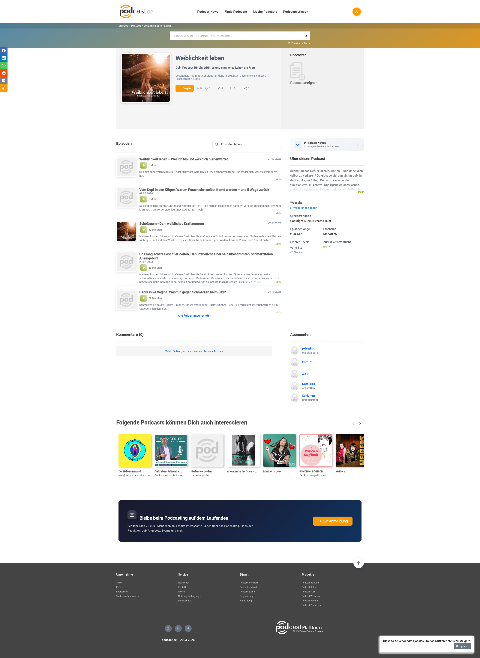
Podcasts (136, 25)
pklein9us (308, 348)
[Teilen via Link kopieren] (4, 88)
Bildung (219, 75)
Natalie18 (308, 384)
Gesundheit (182, 75)
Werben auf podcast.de (127, 596)
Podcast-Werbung (311, 596)
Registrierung (247, 596)
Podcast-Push (309, 591)
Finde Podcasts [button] (235, 11)
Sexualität (232, 75)
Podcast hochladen (249, 587)
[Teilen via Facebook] (4, 50)
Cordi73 (307, 362)
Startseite (123, 25)
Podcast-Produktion (312, 604)
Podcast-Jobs (309, 587)
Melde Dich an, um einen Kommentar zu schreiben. (194, 351)
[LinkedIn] (178, 628)
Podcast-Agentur (310, 600)
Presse (181, 591)
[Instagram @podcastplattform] (168, 628)
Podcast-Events (247, 591)
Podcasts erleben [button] (295, 11)
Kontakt (182, 587)
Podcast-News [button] (207, 11)
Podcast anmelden (249, 582)
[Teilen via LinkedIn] (4, 58)
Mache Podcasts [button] (265, 11)
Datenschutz (184, 600)
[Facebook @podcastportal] (188, 628)
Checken (298, 252)
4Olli (305, 374)
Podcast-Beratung (311, 582)
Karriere (120, 587)
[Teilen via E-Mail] (4, 80)
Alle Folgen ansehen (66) (194, 316)
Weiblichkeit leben (305, 208)
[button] (353, 423)
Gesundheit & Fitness (252, 75)
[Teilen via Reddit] (4, 73)
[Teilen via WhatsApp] (4, 65)
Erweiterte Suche (300, 43)
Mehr (361, 191)
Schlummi (309, 396)
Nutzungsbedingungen (189, 596)
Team (119, 582)
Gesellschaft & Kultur (188, 79)
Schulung (207, 75)
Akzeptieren (462, 646)
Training (195, 75)
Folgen (187, 88)
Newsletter (183, 582)
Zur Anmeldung (335, 521)
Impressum (122, 591)
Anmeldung (246, 600)
